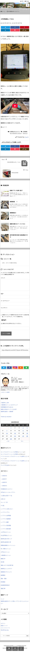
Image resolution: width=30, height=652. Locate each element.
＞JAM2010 (4, 475)
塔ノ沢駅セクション (6, 548)
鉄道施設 (3, 581)
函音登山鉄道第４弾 (6, 542)
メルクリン (25, 133)
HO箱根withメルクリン (14, 131)
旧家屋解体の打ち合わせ (7, 407)
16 (15, 433)
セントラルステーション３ (15, 133)
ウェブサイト (4, 307)
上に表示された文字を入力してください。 (11, 323)
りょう (26, 137)
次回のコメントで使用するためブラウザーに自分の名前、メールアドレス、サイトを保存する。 (15, 315)
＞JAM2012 (4, 482)
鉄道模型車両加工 (5, 585)
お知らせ (3, 499)
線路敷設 (3, 575)
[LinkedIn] (5, 30)
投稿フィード (4, 625)
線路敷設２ (13, 212)
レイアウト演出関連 (6, 525)
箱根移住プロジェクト (6, 572)
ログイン (3, 623)
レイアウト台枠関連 (6, 515)
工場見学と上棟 (5, 402)
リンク (2, 599)
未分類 (2, 562)
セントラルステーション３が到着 (9, 452)
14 (7, 433)
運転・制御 (3, 578)
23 (15, 436)
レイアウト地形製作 (6, 518)
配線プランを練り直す (16, 190)
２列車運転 (24, 131)
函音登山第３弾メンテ (6, 538)
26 (27, 436)
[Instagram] (15, 367)
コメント (3, 277)
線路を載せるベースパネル (17, 224)
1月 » (22, 441)
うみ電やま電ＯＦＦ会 (6, 495)
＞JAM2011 (4, 479)
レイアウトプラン (5, 512)
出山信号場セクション (6, 535)
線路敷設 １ (14, 201)
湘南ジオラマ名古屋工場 (7, 565)
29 (11, 439)
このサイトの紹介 (5, 392)
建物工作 (3, 558)
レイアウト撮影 (5, 522)
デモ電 (2, 505)
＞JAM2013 (4, 485)
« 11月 (8, 441)
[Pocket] (15, 30)
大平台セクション (5, 552)
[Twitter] (5, 27)
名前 (2, 293)
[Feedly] (26, 367)
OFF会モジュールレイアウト (8, 492)
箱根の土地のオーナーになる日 (8, 409)
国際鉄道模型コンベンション (8, 545)
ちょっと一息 (4, 502)
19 (27, 433)
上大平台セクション (6, 532)
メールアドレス (5, 300)
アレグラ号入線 (5, 465)
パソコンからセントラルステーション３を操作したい (14, 456)
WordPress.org (4, 630)
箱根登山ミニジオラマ (6, 568)
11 (23, 430)
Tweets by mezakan (6, 416)
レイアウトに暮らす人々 (7, 509)
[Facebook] (15, 27)
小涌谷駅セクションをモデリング (9, 404)
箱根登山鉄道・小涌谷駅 (7, 411)
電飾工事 (3, 588)
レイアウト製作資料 (6, 528)
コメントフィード (5, 627)
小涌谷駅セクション (6, 555)
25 (23, 436)
